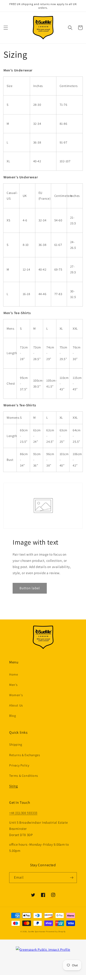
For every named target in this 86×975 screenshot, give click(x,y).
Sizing (13, 786)
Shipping (15, 744)
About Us (16, 705)
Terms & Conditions (23, 776)
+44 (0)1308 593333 (23, 813)
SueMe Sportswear (37, 931)
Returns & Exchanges (24, 755)
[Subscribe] (72, 877)
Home (13, 674)
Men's (13, 685)
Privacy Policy (19, 765)
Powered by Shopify (56, 931)
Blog (12, 716)
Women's (16, 695)
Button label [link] (29, 588)
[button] (6, 28)
